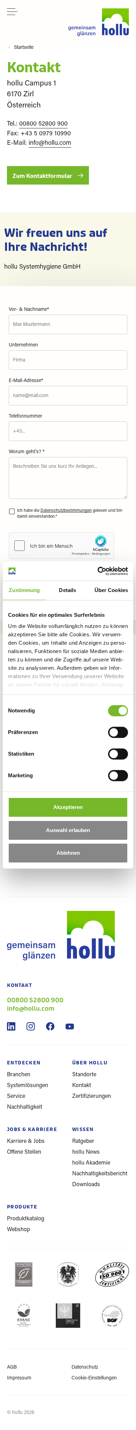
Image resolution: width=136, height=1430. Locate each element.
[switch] (118, 736)
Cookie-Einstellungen (94, 1378)
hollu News (86, 1152)
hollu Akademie (91, 1163)
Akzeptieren (68, 807)
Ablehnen (68, 853)
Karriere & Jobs (26, 1141)
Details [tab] (67, 590)
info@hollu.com (50, 143)
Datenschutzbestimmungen (66, 511)
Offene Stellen (24, 1152)
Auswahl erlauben (68, 830)
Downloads (86, 1185)
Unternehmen (23, 345)
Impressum (19, 1378)
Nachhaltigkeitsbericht (99, 1174)
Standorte (84, 1075)
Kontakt (81, 1085)
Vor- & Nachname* (29, 309)
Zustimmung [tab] (24, 590)
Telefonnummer (25, 416)
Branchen (18, 1075)
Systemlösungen (27, 1085)
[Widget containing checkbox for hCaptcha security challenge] (61, 545)
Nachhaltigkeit (24, 1107)
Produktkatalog (25, 1219)
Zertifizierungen (91, 1096)
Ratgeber (83, 1141)
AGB (12, 1367)
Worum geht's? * (27, 452)
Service (16, 1096)
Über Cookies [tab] (111, 590)
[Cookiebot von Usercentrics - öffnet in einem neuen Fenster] (98, 571)
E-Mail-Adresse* (26, 381)
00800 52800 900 (43, 124)
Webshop (18, 1230)
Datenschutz (84, 1367)
